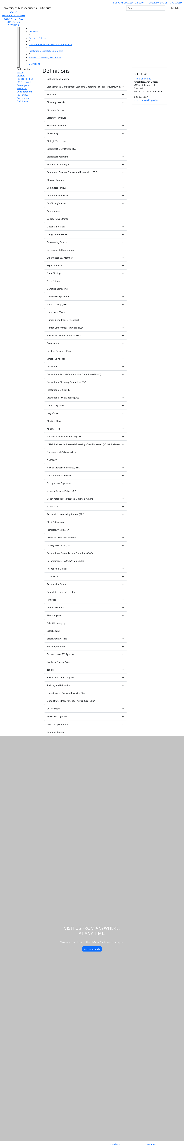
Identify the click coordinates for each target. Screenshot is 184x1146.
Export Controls (55, 265)
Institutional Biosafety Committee (46, 50)
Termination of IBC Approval (61, 677)
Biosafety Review (55, 110)
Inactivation (53, 343)
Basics (20, 72)
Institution (52, 366)
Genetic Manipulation (58, 296)
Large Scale (52, 413)
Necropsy (52, 459)
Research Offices (13, 18)
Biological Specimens (57, 156)
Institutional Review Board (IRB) (63, 397)
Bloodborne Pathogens (59, 164)
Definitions (34, 63)
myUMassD (176, 2)
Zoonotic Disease (55, 731)
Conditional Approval (57, 195)
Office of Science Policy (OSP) (62, 490)
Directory (141, 2)
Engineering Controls (58, 242)
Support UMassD (123, 2)
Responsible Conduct (57, 584)
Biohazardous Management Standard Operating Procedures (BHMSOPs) (84, 86)
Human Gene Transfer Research (63, 319)
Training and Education (58, 685)
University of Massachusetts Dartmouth (54, 1143)
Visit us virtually (92, 948)
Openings (13, 25)
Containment (53, 211)
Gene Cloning (54, 273)
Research (33, 31)
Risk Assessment (55, 607)
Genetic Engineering (57, 288)
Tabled (50, 669)
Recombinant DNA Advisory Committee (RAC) (70, 553)
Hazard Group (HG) (57, 304)
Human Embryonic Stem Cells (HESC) (65, 327)
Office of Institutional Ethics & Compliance (50, 44)
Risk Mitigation (54, 615)
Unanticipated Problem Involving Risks (66, 693)
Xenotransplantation (57, 724)
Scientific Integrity (56, 623)
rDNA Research (54, 576)
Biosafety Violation (56, 125)
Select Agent (53, 630)
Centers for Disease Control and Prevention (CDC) (72, 172)
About (13, 12)
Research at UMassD (13, 15)
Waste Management (57, 716)
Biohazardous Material (58, 78)
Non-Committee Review (59, 475)
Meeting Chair (54, 421)
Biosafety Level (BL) (56, 102)
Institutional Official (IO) (59, 389)
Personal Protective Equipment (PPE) (65, 514)
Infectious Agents (56, 358)
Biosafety (51, 94)
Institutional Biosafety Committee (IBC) (66, 382)
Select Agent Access (57, 638)
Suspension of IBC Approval (61, 654)
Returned (51, 599)
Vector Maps (53, 708)
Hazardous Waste (56, 312)
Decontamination (56, 226)
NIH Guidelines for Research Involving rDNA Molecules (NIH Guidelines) (83, 444)
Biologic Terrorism (56, 141)
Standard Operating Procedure (45, 57)
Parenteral (52, 506)
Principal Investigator (58, 529)
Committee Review (56, 187)
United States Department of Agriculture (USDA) (71, 700)
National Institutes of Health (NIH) (64, 436)
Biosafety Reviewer (56, 117)
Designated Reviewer (57, 234)
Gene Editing (53, 281)
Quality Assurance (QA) (58, 545)
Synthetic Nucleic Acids (58, 662)
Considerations (24, 91)
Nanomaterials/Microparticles (62, 452)
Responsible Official (57, 568)
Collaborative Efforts (57, 218)
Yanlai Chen (142, 78)
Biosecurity (52, 133)
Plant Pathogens (55, 522)
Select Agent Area (56, 646)
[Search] (163, 8)
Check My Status (158, 2)
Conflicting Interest (57, 203)
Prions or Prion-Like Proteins (61, 537)
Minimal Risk (53, 428)
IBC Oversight (24, 82)
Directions (115, 1144)
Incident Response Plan (59, 351)
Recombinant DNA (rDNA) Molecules (65, 560)
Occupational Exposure (59, 483)
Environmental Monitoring (60, 250)
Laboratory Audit (55, 405)
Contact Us (13, 22)
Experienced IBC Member (60, 257)
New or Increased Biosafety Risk (63, 467)
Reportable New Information (61, 592)
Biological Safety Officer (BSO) (62, 148)
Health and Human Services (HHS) (64, 335)
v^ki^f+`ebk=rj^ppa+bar (146, 100)
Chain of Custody (55, 180)
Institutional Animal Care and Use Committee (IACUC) (74, 374)
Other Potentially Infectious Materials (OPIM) (70, 498)
